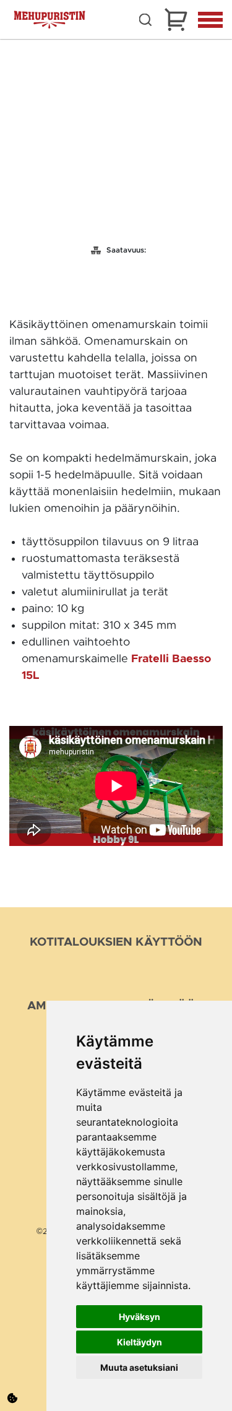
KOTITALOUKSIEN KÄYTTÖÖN (116, 942)
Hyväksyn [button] (139, 1316)
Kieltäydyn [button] (139, 1342)
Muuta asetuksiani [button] (139, 1367)
